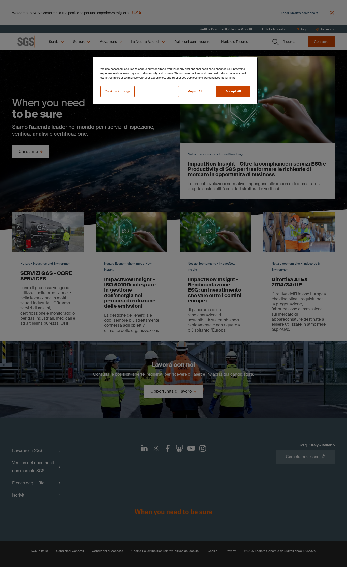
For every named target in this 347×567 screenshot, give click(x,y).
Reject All (195, 91)
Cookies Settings (117, 91)
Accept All (233, 91)
